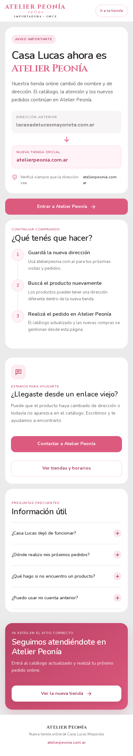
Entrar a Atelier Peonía (62, 206)
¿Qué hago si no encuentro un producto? (53, 576)
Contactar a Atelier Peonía (66, 444)
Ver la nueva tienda (62, 693)
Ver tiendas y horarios (66, 468)
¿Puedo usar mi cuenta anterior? (45, 598)
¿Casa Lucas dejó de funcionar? (44, 533)
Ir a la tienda (111, 10)
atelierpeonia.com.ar (66, 742)
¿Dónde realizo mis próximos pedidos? (51, 555)
